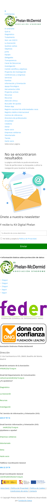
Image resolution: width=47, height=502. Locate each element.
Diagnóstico (9, 34)
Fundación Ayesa (25, 500)
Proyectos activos (11, 92)
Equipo (7, 54)
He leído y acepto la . (19, 238)
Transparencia (10, 60)
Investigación (10, 66)
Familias (8, 80)
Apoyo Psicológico (12, 86)
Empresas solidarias (13, 132)
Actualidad (9, 121)
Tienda (7, 138)
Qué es (7, 31)
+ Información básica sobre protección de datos (22, 257)
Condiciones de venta (19, 491)
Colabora (8, 124)
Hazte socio (9, 129)
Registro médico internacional (17, 112)
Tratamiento (10, 37)
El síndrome (9, 28)
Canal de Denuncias (13, 63)
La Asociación (10, 43)
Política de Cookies (37, 488)
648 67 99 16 (5, 418)
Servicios (8, 77)
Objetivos (8, 49)
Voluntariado (10, 135)
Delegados (9, 57)
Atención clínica (11, 101)
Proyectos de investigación (15, 72)
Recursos (8, 95)
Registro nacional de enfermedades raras (21, 109)
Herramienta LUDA (12, 89)
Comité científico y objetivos (16, 69)
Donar (7, 126)
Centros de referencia (13, 115)
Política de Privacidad (27, 238)
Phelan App (9, 106)
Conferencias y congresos (15, 75)
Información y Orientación (15, 83)
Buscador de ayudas (13, 103)
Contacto (33, 491)
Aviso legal (4, 488)
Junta (7, 52)
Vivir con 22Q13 (11, 40)
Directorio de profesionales (16, 118)
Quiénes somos (11, 46)
